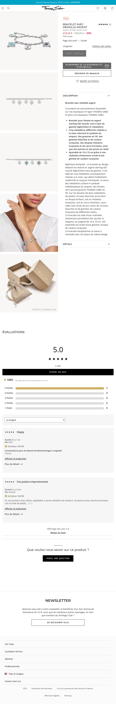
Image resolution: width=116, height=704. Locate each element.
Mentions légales (52, 695)
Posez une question (58, 558)
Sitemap (67, 695)
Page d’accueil (70, 40)
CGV (25, 688)
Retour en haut (58, 532)
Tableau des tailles (101, 46)
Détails (67, 244)
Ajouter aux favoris (89, 81)
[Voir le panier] (112, 8)
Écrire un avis (58, 372)
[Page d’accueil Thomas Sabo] (8, 8)
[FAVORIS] (98, 8)
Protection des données (42, 688)
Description (70, 95)
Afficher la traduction (15, 458)
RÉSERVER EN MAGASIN (87, 73)
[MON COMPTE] (105, 8)
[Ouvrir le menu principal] (2, 8)
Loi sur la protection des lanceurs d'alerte (75, 688)
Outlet (84, 40)
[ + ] (30, 503)
